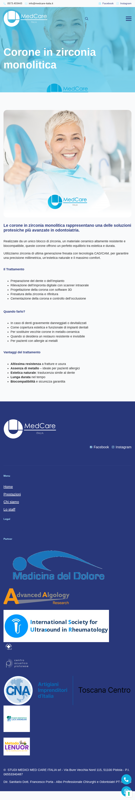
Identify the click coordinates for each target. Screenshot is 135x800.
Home (8, 487)
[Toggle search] (86, 18)
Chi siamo (11, 502)
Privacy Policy (13, 529)
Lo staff (9, 509)
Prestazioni (12, 494)
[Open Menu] (128, 18)
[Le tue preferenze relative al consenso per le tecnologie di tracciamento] (129, 793)
